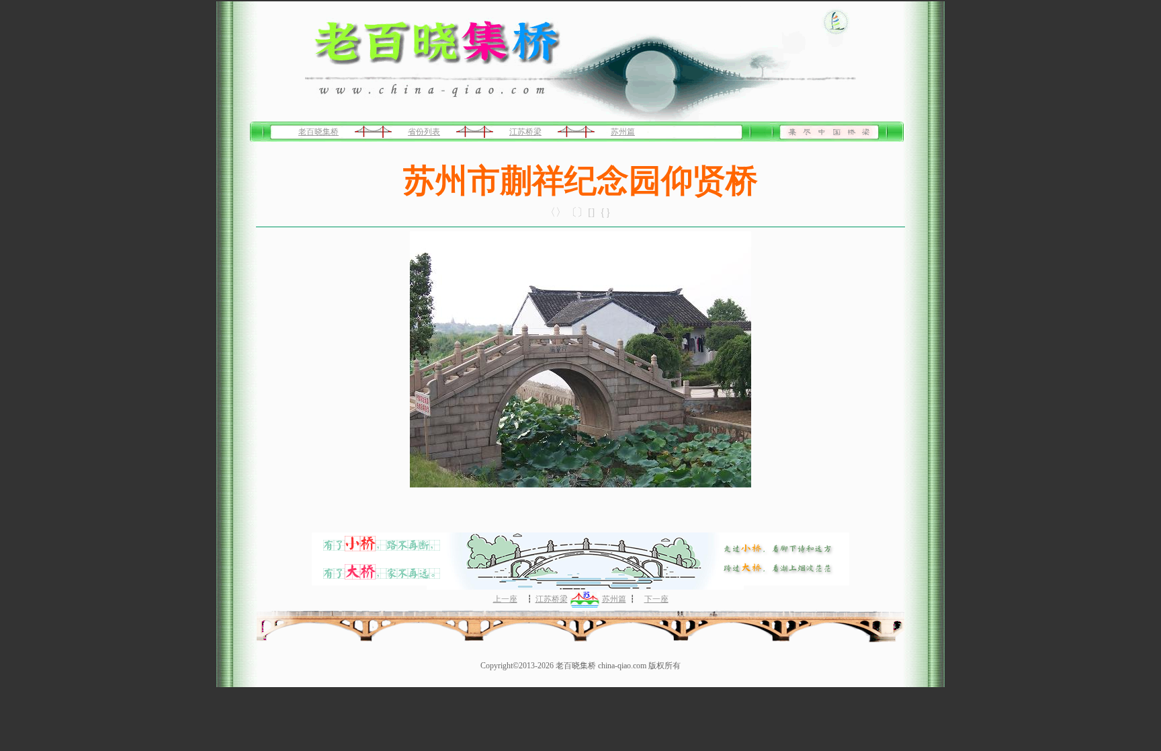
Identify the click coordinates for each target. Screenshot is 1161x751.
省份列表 (424, 131)
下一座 (656, 599)
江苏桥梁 (525, 131)
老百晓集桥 (318, 131)
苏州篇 (623, 131)
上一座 (505, 599)
